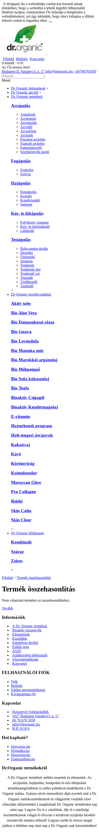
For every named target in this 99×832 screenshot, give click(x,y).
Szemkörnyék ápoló (34, 152)
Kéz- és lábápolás (27, 213)
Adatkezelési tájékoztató (29, 655)
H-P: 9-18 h (20, 728)
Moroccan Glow (26, 482)
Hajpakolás (28, 192)
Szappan (26, 261)
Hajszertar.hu (20, 755)
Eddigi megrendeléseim (28, 690)
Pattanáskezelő (31, 148)
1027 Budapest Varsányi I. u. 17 (35, 716)
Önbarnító (27, 257)
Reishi (17, 501)
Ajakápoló (27, 114)
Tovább (7, 608)
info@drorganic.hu (26, 724)
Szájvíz (25, 174)
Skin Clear (21, 519)
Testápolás (21, 239)
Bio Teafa (20, 388)
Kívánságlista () (23, 694)
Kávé (16, 454)
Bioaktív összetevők (26, 630)
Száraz (17, 551)
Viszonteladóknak (25, 659)
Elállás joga (20, 647)
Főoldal (7, 578)
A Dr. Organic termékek (29, 626)
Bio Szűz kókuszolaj (30, 378)
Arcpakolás (28, 123)
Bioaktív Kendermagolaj (34, 407)
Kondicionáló (30, 200)
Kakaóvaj (20, 444)
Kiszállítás (19, 638)
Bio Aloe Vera (24, 312)
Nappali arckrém (32, 143)
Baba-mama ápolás (34, 249)
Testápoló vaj (30, 273)
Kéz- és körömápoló (35, 227)
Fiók (14, 682)
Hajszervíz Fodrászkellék (30, 712)
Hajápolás (20, 183)
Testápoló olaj (30, 269)
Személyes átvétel (25, 643)
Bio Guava (21, 331)
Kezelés (26, 196)
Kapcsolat (19, 663)
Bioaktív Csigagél (27, 397)
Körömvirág (23, 463)
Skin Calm (21, 510)
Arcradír (26, 127)
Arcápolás (20, 105)
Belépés (17, 686)
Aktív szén (21, 303)
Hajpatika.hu (20, 751)
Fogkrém (26, 170)
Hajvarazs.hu (20, 746)
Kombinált (21, 542)
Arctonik (26, 135)
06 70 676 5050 (23, 720)
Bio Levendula (25, 341)
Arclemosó (28, 119)
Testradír (26, 278)
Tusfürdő (26, 286)
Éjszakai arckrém (32, 139)
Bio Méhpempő (25, 369)
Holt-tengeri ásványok (32, 435)
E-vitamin (20, 416)
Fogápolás (21, 160)
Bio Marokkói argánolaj (34, 359)
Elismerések (21, 634)
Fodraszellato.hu (23, 759)
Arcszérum (28, 131)
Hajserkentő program (31, 425)
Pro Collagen (23, 491)
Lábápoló (27, 231)
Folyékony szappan (34, 222)
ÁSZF (16, 651)
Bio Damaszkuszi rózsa (32, 322)
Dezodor (26, 253)
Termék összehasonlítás (34, 578)
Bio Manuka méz (27, 350)
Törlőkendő (28, 282)
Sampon (26, 204)
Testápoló (27, 265)
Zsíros (17, 560)
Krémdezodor (24, 472)
